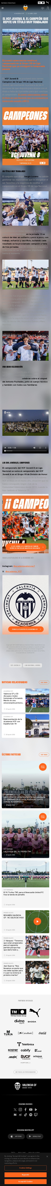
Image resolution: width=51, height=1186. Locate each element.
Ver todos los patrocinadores (25, 1072)
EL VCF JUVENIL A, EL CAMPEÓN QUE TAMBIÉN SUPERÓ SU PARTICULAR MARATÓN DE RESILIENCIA (25, 547)
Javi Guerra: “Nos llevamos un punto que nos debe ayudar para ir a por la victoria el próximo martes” (13, 970)
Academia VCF (19, 13)
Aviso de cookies (34, 1152)
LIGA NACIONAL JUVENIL (32, 665)
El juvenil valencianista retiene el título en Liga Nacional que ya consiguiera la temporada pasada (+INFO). (25, 97)
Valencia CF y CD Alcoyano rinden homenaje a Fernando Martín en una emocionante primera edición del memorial (13, 699)
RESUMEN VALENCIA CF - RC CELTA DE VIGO (14, 916)
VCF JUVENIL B (15, 665)
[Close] (47, 1156)
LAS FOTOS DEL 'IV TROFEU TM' (17, 851)
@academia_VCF (13, 571)
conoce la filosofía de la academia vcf (25, 629)
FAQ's (13, 1152)
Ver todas (44, 682)
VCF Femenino (8, 794)
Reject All (25, 1175)
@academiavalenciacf (24, 566)
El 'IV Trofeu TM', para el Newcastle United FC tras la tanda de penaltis (24, 893)
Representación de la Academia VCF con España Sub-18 (13, 721)
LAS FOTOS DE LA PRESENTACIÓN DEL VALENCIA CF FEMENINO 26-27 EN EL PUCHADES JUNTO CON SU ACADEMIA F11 (24, 799)
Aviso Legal (22, 1152)
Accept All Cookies (25, 1182)
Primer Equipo (8, 913)
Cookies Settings (25, 1168)
